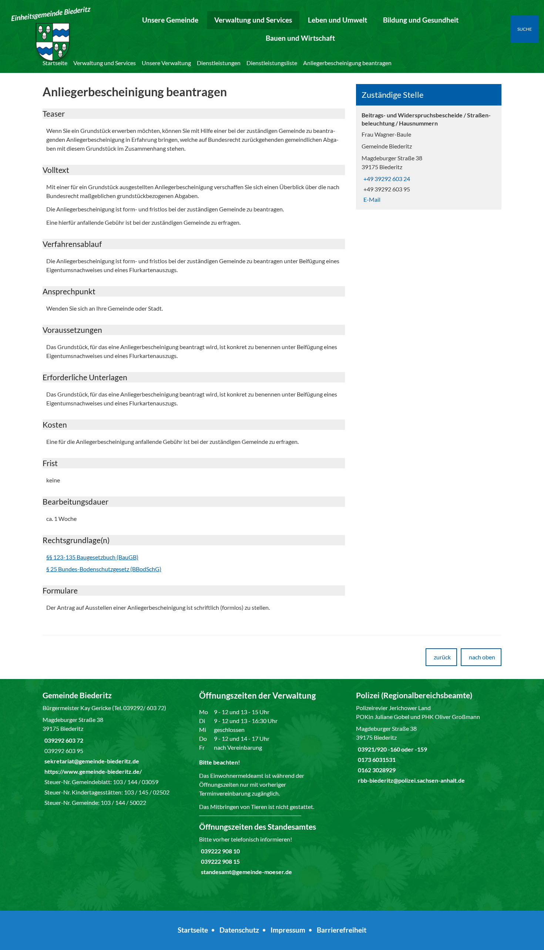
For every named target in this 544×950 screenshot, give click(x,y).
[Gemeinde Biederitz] (115, 748)
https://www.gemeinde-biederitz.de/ (92, 771)
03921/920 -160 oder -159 (391, 749)
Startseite (55, 62)
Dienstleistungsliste (271, 62)
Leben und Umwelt (337, 20)
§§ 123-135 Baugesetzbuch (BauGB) (92, 557)
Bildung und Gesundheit (421, 20)
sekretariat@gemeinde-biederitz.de (91, 761)
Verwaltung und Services (253, 20)
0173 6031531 (376, 759)
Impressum (288, 930)
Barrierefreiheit (341, 930)
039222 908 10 (219, 850)
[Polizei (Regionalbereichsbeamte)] (428, 737)
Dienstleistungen (219, 62)
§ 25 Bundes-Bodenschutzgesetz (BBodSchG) (103, 568)
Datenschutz (239, 930)
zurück (442, 656)
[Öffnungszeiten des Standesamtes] (272, 849)
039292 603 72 (63, 740)
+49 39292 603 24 (386, 178)
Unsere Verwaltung (166, 62)
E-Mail (371, 199)
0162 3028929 (376, 769)
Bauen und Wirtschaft (300, 38)
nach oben (482, 656)
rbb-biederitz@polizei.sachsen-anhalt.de (410, 780)
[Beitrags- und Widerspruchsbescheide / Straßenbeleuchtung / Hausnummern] (429, 157)
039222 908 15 (219, 861)
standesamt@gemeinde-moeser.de (245, 871)
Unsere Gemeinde (170, 20)
